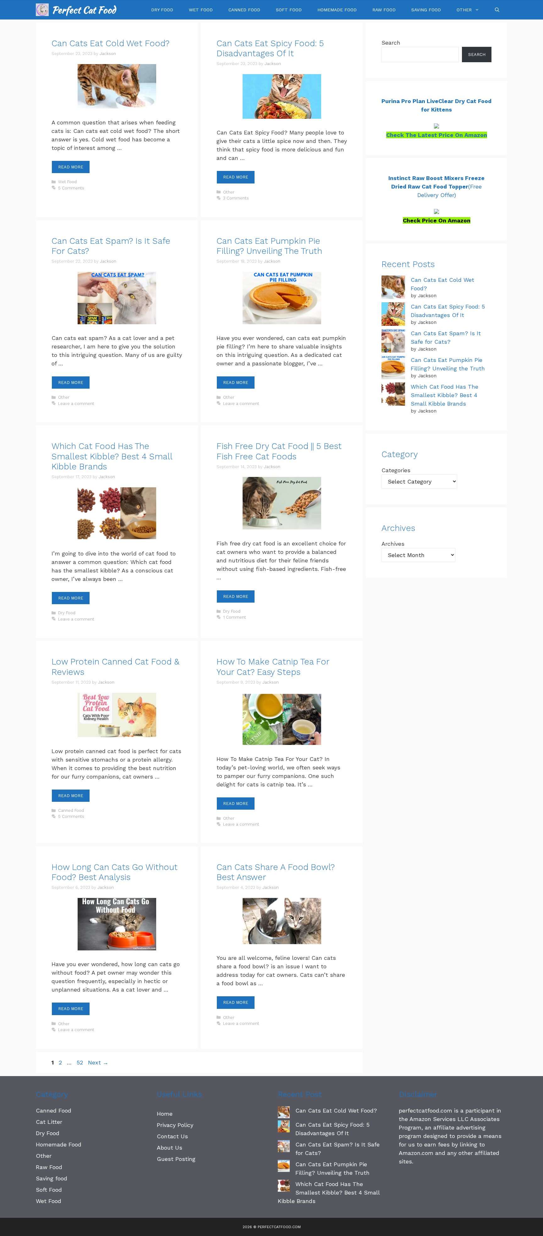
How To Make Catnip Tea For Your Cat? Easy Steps (273, 667)
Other (464, 9)
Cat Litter (49, 1121)
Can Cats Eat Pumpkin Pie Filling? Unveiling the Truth (269, 246)
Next (98, 1062)
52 (80, 1062)
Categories (395, 470)
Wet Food (201, 9)
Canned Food (244, 9)
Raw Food (384, 9)
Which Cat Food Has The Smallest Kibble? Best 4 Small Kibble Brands (112, 456)
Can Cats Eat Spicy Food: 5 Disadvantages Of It (270, 48)
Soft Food (289, 9)
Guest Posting (176, 1159)
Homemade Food (337, 9)
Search (390, 42)
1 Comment (234, 617)
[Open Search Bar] (497, 9)
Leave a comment (76, 403)
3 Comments (236, 198)
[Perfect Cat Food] (42, 9)
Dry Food (162, 9)
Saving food (426, 9)
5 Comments (71, 188)
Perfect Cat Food (84, 10)
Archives (392, 543)
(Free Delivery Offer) (436, 186)
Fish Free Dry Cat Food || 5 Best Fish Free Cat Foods (279, 451)
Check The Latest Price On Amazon (436, 135)
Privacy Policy (175, 1125)
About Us (169, 1147)
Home (165, 1113)
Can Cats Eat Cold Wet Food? (110, 43)
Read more (70, 167)
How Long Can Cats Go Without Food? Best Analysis (115, 872)
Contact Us (172, 1136)
